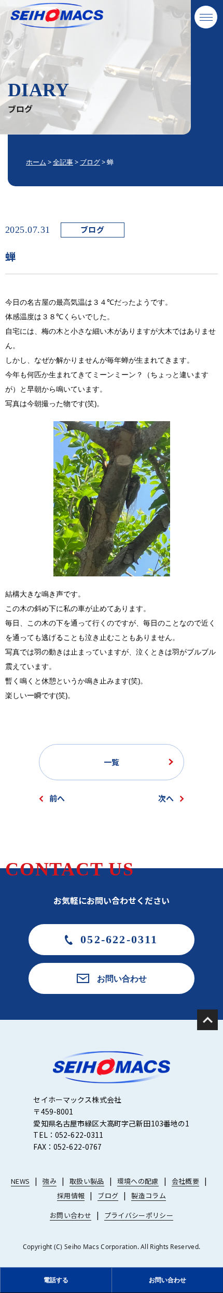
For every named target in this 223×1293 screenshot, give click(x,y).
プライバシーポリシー (138, 1215)
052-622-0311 (119, 939)
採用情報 (71, 1195)
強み (50, 1181)
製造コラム (148, 1195)
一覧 (111, 761)
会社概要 (185, 1181)
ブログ (92, 229)
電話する (56, 1279)
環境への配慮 (138, 1181)
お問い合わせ (122, 978)
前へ (57, 798)
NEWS (20, 1181)
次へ (166, 798)
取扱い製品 (86, 1181)
